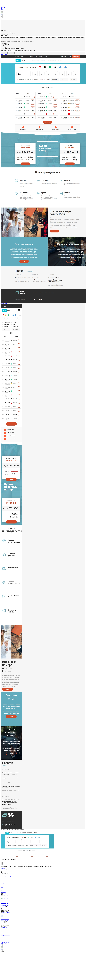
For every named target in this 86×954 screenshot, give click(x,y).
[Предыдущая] (2, 862)
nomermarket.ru (4, 35)
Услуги (2, 6)
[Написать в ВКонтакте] (43, 12)
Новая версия (4, 52)
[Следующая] (2, 864)
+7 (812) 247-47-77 (5, 943)
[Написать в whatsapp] (43, 15)
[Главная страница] (2, 3)
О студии (3, 4)
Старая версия (11, 52)
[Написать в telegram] (43, 17)
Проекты (3, 8)
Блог (2, 9)
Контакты (3, 10)
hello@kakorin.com (5, 942)
